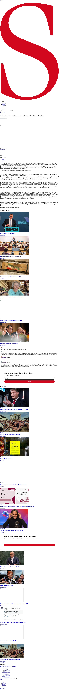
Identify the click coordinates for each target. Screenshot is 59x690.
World (1, 114)
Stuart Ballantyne (3, 568)
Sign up (29, 381)
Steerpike (2, 298)
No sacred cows (2, 528)
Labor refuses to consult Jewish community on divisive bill (14, 409)
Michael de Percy (3, 436)
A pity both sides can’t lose (6, 585)
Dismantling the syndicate (6, 458)
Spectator (1, 0)
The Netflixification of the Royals (8, 640)
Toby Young (2, 532)
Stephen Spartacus (3, 587)
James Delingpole (3, 322)
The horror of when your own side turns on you (11, 530)
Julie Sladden (2, 486)
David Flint (2, 460)
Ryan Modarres (2, 258)
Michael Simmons (3, 345)
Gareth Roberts (2, 149)
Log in (4, 112)
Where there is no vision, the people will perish (11, 566)
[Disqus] (29, 357)
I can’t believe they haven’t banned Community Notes (13, 622)
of (37, 166)
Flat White (1, 407)
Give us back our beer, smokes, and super (10, 434)
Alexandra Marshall (3, 624)
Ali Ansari (2, 278)
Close (1, 679)
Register (1, 112)
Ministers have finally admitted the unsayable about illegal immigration (17, 506)
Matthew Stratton (3, 411)
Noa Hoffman (2, 235)
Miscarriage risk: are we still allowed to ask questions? (13, 484)
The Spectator (2, 662)
